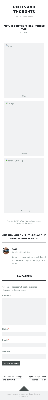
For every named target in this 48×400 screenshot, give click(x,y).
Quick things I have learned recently (37, 378)
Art (21, 32)
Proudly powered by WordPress (17, 394)
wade (14, 249)
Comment (7, 295)
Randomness (20, 223)
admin (22, 221)
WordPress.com (24, 396)
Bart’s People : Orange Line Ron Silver (12, 378)
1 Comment (29, 223)
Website (6, 351)
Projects (25, 32)
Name (5, 328)
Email (5, 340)
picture (32, 221)
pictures (38, 221)
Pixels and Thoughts (24, 9)
